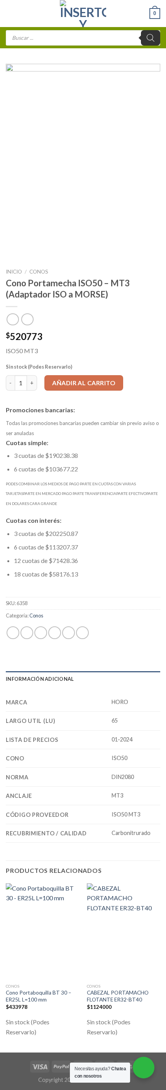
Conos (38, 272)
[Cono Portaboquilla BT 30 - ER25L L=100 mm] (42, 931)
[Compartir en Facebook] (26, 632)
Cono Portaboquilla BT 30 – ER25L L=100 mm (38, 996)
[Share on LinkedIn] (82, 632)
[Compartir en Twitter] (40, 632)
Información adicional (40, 679)
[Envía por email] (54, 632)
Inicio (14, 272)
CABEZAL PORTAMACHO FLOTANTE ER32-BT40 (118, 996)
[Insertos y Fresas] (83, 13)
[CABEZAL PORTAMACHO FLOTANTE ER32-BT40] (123, 931)
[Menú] (10, 13)
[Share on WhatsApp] (13, 632)
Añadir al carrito (83, 382)
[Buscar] (150, 38)
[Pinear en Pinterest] (68, 632)
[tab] (83, 679)
